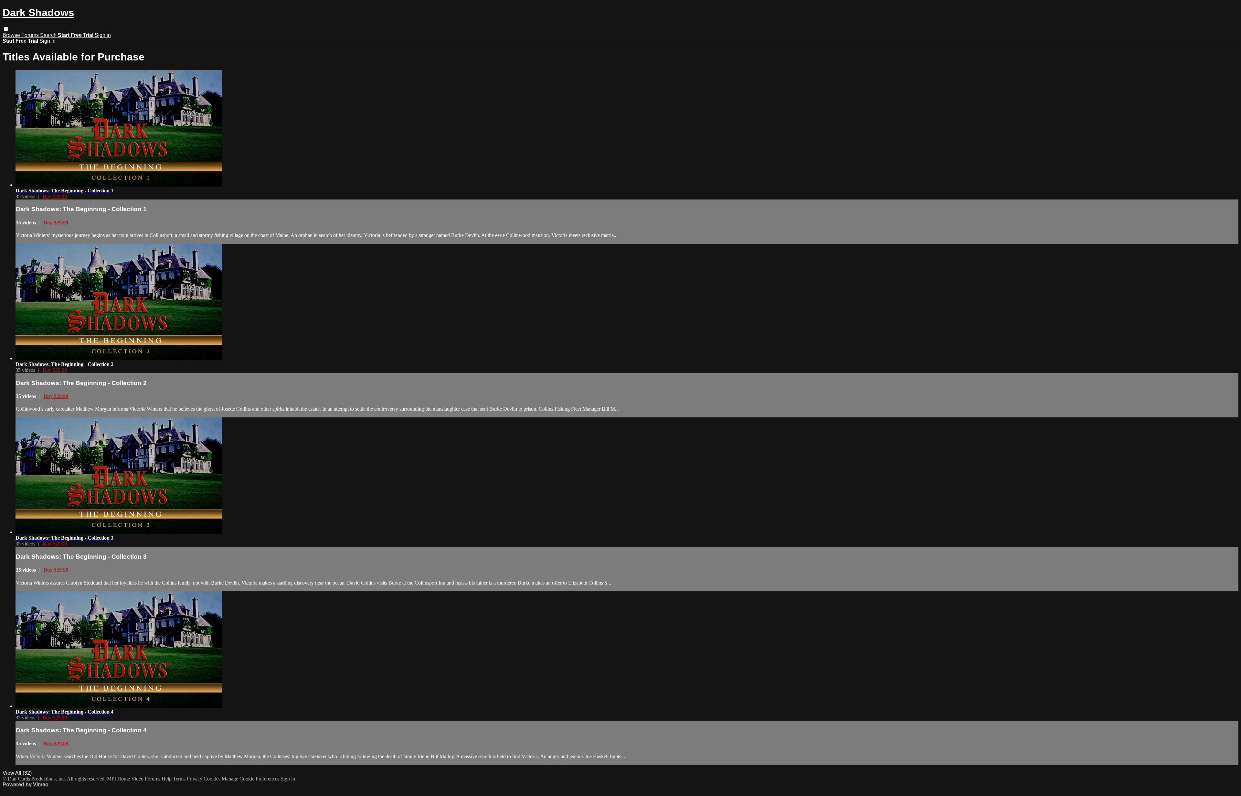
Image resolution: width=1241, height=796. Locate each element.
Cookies (213, 778)
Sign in (103, 35)
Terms (180, 778)
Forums (30, 35)
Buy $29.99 (55, 196)
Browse (12, 35)
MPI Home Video (125, 778)
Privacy (195, 778)
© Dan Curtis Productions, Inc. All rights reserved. (54, 778)
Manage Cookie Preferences (251, 778)
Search (49, 35)
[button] (6, 29)
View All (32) (17, 773)
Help (167, 778)
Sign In (47, 41)
